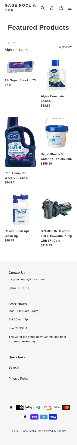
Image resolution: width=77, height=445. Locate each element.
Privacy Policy (19, 378)
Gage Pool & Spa (20, 7)
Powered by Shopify (54, 431)
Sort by (10, 43)
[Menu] (69, 7)
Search (14, 367)
